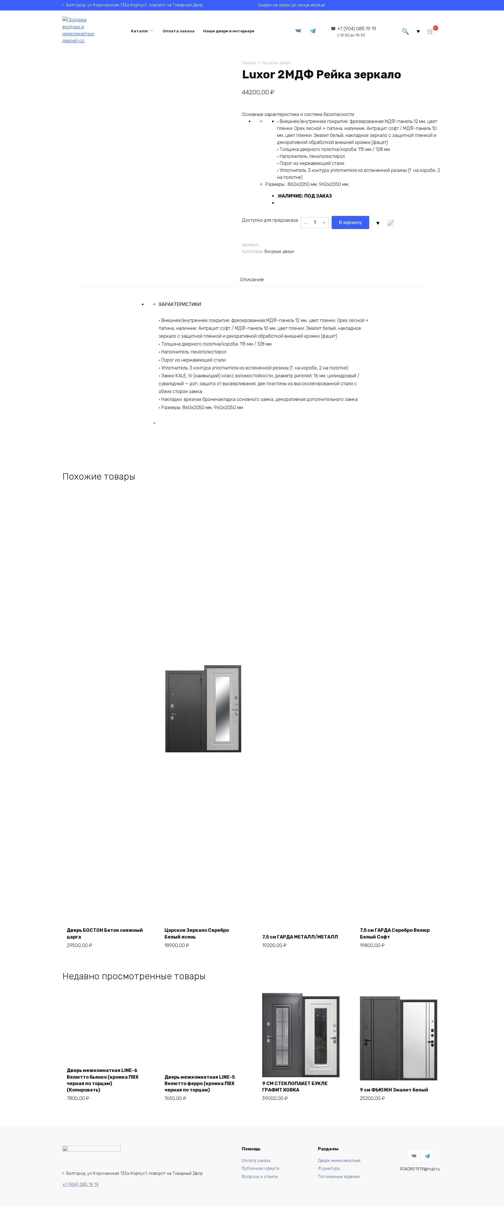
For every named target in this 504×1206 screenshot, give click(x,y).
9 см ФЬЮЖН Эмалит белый (394, 1090)
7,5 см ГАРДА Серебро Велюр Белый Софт (395, 933)
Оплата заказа (179, 31)
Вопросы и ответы (260, 1176)
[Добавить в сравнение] (390, 222)
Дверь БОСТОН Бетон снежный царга (105, 933)
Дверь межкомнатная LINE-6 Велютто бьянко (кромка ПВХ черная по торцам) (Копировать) (103, 1080)
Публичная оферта (260, 1168)
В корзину (350, 222)
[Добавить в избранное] (377, 222)
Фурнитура (329, 1168)
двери (284, 5)
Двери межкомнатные (339, 1160)
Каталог (139, 31)
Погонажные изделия (339, 1176)
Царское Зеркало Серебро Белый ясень (196, 933)
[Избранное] (418, 30)
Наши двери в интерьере (228, 31)
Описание (252, 279)
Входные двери (276, 63)
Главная (249, 63)
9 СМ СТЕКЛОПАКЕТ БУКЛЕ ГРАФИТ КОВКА (295, 1087)
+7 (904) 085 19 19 (356, 31)
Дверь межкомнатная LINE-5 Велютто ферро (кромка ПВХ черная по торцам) (199, 1083)
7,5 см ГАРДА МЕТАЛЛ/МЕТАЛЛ (300, 937)
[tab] (252, 279)
